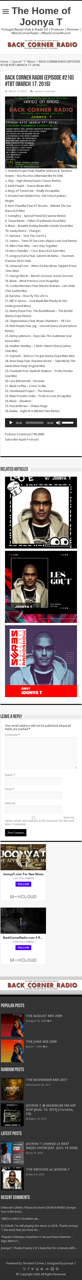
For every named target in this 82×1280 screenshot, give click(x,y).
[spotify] (57, 1269)
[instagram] (52, 1269)
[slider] (68, 422)
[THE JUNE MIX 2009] (12, 1051)
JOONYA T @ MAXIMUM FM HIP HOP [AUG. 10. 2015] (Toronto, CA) (51, 1109)
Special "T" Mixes (23, 61)
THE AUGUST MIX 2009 (44, 1016)
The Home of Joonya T (41, 16)
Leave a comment (45, 91)
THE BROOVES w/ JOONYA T (48, 1169)
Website (10, 803)
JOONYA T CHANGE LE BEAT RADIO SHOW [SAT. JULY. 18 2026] (51, 1146)
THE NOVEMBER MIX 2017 (46, 1080)
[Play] (11, 422)
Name (10, 775)
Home (4, 61)
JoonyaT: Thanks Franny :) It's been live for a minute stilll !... (39, 1248)
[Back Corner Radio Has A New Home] (41, 44)
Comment (12, 734)
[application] (41, 422)
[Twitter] (33, 1269)
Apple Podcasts (29, 439)
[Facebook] (28, 1269)
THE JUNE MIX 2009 (41, 1042)
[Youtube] (37, 1269)
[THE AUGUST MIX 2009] (12, 1025)
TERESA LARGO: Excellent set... (20, 1218)
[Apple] (42, 1269)
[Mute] (58, 422)
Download (24, 434)
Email (9, 789)
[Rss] (24, 1269)
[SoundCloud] (46, 1269)
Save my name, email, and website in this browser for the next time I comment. (39, 821)
